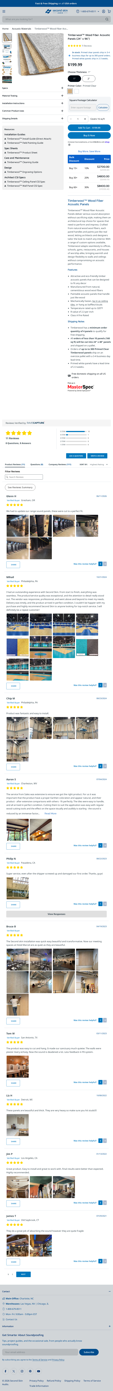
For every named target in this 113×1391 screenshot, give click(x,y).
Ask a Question (76, 456)
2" (89, 78)
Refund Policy (54, 1380)
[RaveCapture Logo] (35, 423)
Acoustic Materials (21, 28)
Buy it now (89, 135)
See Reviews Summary (20, 487)
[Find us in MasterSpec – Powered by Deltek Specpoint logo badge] (81, 387)
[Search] (107, 19)
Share (13, 565)
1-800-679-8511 (13, 1308)
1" (74, 78)
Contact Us (11, 1319)
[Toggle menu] (4, 11)
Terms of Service (39, 1359)
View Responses (56, 914)
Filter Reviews (12, 471)
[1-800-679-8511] (98, 11)
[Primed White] (76, 91)
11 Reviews (87, 46)
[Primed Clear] (70, 91)
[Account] (103, 11)
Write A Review (97, 456)
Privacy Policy (58, 1359)
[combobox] (56, 19)
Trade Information (39, 1385)
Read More (51, 813)
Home (5, 28)
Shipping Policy (72, 1380)
